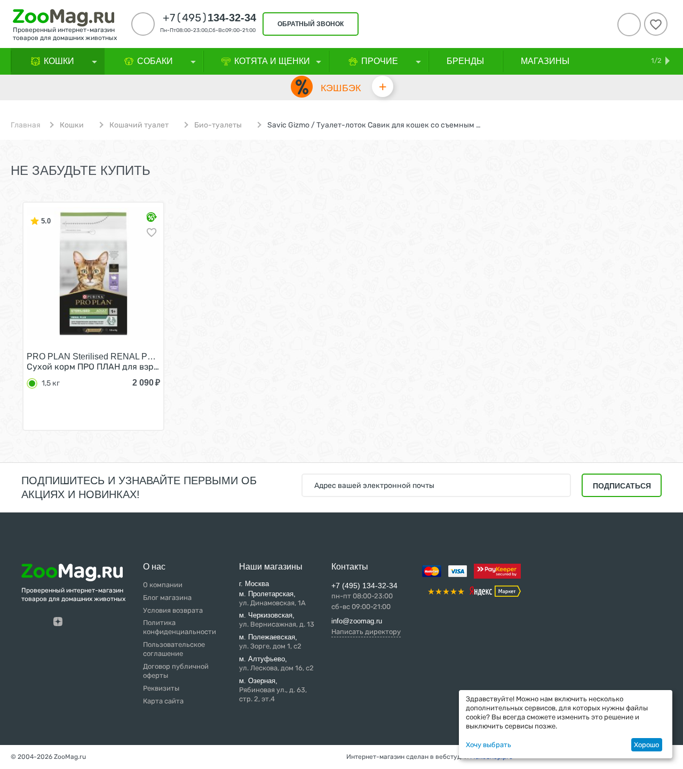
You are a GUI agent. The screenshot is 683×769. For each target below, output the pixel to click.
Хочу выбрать (488, 745)
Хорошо (646, 745)
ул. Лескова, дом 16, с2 (276, 663)
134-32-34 (209, 17)
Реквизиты (161, 688)
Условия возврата (173, 610)
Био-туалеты (218, 125)
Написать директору (366, 632)
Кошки (72, 125)
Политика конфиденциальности (179, 627)
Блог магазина (167, 598)
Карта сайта (163, 701)
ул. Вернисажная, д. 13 (276, 619)
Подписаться (622, 486)
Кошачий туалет (139, 125)
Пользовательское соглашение (174, 649)
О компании (162, 585)
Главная (26, 125)
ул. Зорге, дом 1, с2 (270, 641)
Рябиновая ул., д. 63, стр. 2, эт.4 (273, 690)
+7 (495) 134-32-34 (364, 585)
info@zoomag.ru (356, 621)
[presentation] (19, 327)
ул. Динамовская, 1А (272, 598)
